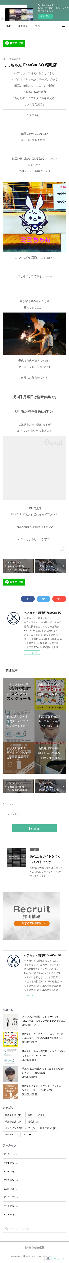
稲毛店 (34, 1121)
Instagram (34, 828)
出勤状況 (23, 26)
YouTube (12, 1134)
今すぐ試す (45, 16)
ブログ (38, 26)
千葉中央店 (13, 1121)
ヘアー (29, 1134)
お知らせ (36, 1114)
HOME (7, 26)
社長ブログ (48, 1128)
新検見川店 (13, 1114)
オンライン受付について (20, 1128)
